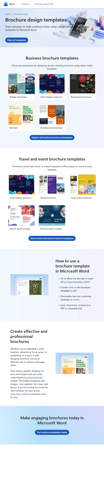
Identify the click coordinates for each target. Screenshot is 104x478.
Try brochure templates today (52, 432)
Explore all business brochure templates (52, 137)
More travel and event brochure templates (52, 238)
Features (25, 4)
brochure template (33, 377)
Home (7, 14)
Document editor (21, 14)
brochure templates (73, 281)
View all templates (16, 40)
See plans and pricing (43, 4)
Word (11, 4)
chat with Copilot (19, 393)
